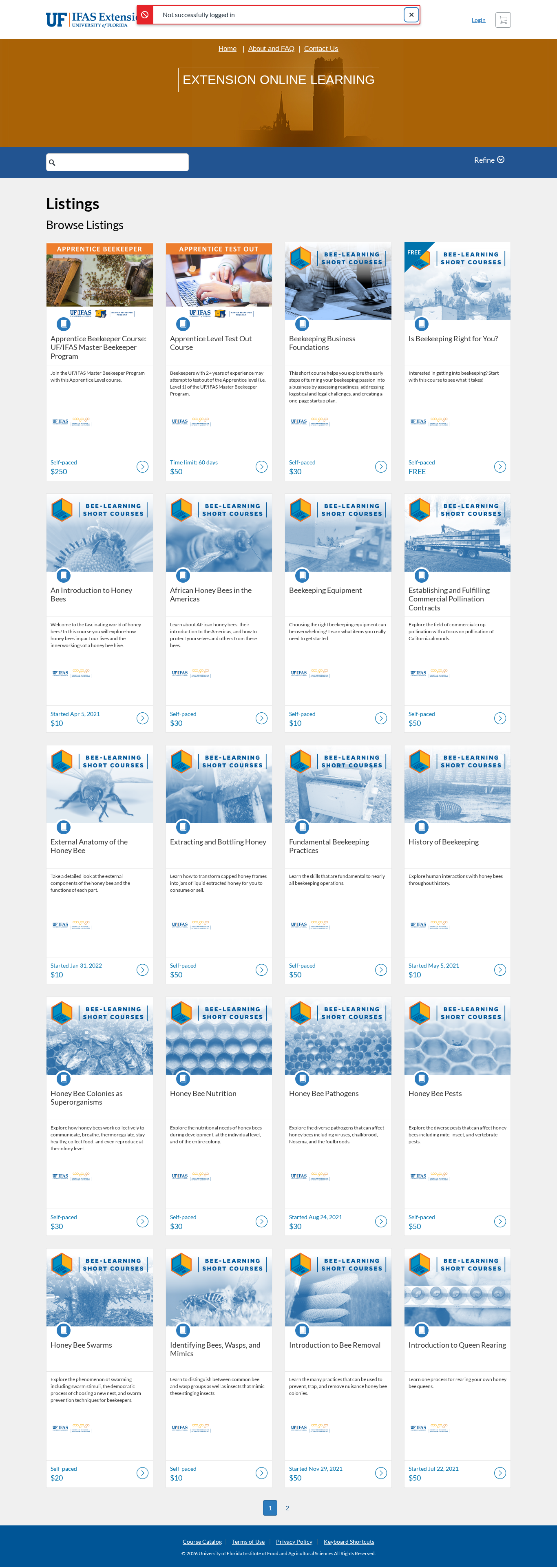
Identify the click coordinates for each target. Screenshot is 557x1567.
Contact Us (321, 49)
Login (479, 19)
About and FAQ (271, 49)
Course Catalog (202, 1541)
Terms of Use (248, 1541)
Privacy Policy (294, 1541)
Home (228, 49)
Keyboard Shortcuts (349, 1541)
